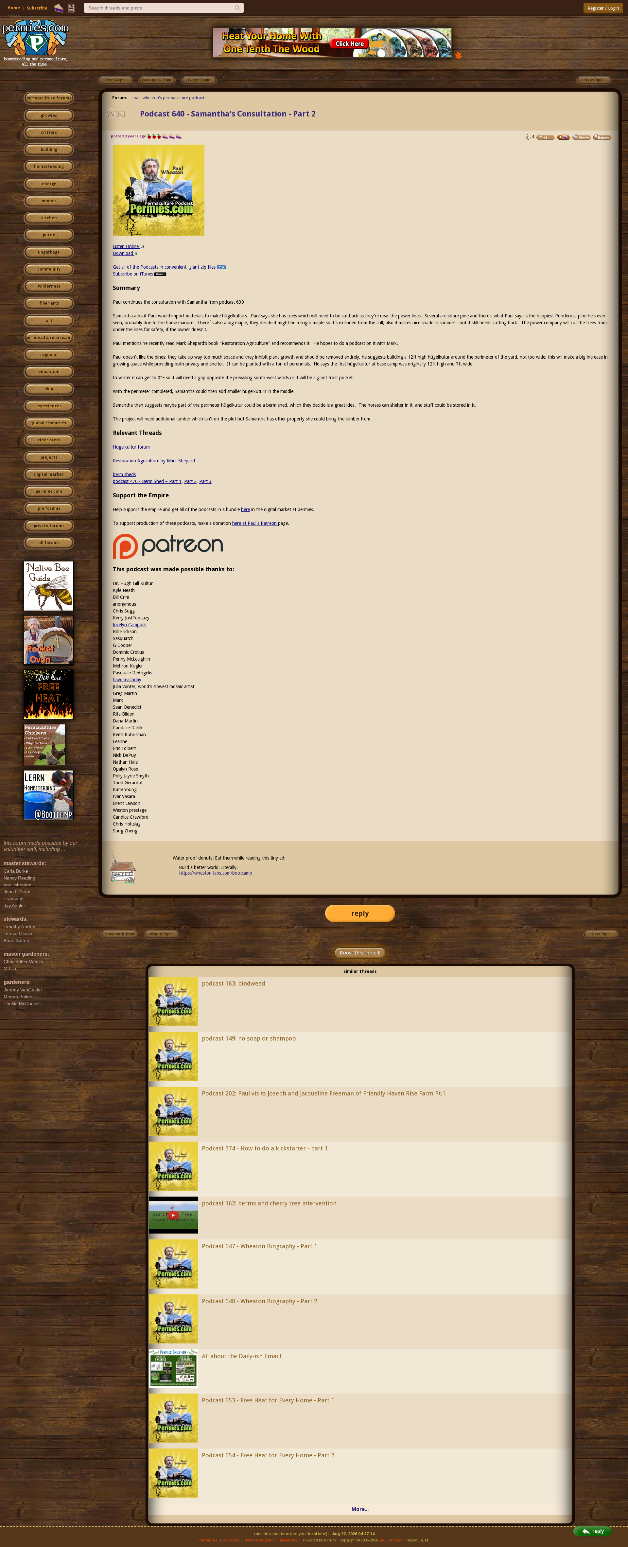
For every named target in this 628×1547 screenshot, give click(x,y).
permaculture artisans (49, 337)
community (49, 269)
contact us (208, 1540)
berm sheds (124, 474)
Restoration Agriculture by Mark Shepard (154, 460)
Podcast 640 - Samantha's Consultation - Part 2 (228, 113)
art (49, 320)
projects (49, 457)
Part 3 (205, 481)
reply (360, 913)
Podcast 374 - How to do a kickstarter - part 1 (265, 1148)
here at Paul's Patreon (255, 523)
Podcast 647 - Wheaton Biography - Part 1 (259, 1246)
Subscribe (37, 8)
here (245, 509)
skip (49, 389)
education (49, 371)
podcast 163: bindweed (233, 983)
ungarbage (49, 252)
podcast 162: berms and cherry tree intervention (269, 1203)
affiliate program (259, 1540)
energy (49, 184)
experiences (48, 406)
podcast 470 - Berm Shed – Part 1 (147, 481)
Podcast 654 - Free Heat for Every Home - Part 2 (268, 1455)
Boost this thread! (360, 953)
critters (49, 132)
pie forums (49, 508)
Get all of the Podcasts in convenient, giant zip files (165, 267)
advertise (231, 1540)
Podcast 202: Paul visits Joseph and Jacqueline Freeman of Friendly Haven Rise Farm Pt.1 (323, 1093)
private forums (49, 526)
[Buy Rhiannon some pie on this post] (564, 137)
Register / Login (603, 8)
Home (14, 7)
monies (49, 201)
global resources (49, 423)
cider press (49, 440)
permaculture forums (48, 98)
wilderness (49, 286)
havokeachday (127, 679)
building (49, 149)
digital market (49, 474)
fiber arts (49, 303)
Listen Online (126, 246)
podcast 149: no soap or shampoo (249, 1038)
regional (49, 354)
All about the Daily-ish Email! (241, 1356)
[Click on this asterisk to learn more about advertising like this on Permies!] (458, 55)
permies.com (49, 491)
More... (360, 1509)
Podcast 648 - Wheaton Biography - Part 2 (259, 1301)
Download (123, 253)
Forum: (119, 97)
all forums (49, 543)
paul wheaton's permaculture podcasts (169, 97)
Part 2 (190, 481)
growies (49, 115)
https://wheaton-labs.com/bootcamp (215, 873)
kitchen (49, 218)
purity (49, 235)
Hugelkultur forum (131, 447)
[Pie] (59, 8)
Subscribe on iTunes (133, 273)
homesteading (49, 166)
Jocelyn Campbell (130, 624)
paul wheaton (392, 1540)
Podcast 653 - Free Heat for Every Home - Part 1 (268, 1400)
